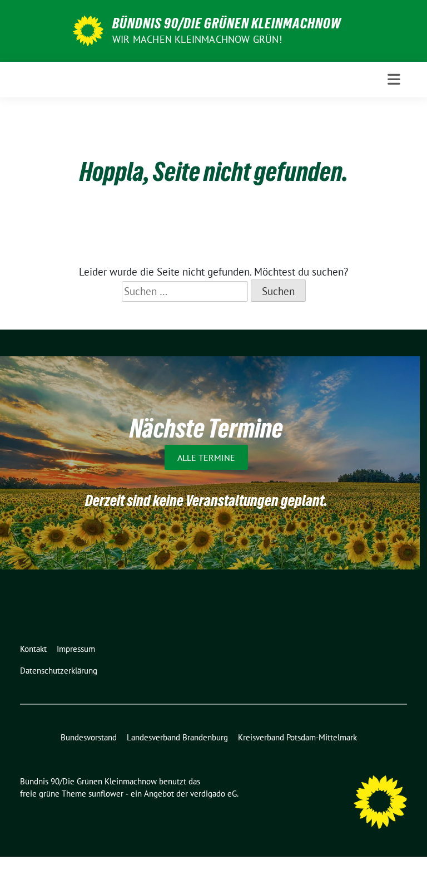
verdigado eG (213, 793)
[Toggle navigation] (394, 79)
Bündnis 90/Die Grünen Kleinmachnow (226, 23)
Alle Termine (206, 457)
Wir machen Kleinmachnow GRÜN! (197, 39)
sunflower (105, 793)
